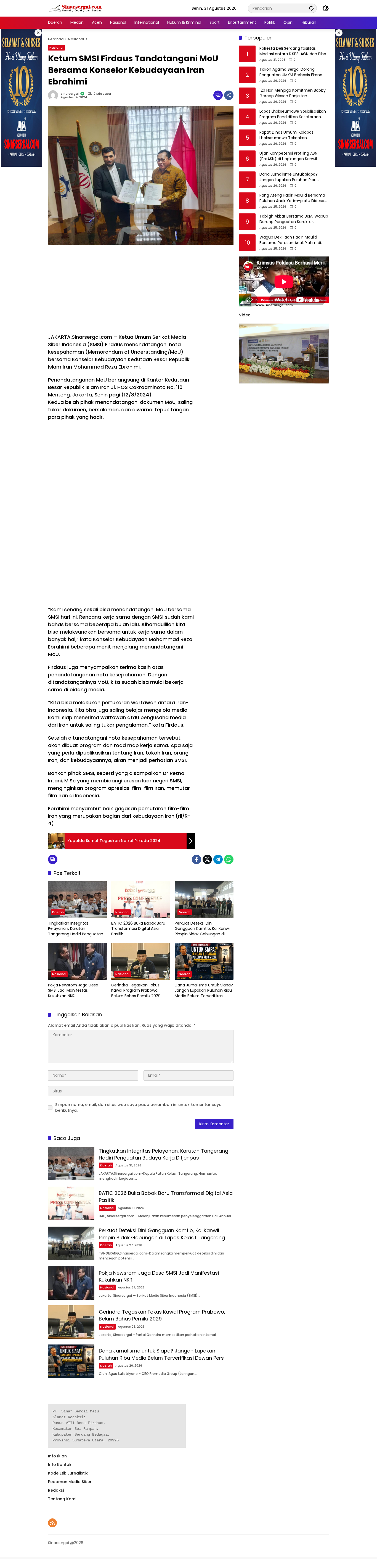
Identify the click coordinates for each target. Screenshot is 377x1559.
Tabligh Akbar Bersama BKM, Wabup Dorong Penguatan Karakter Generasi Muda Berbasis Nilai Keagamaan (293, 219)
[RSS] (52, 1522)
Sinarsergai (70, 93)
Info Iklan (57, 1456)
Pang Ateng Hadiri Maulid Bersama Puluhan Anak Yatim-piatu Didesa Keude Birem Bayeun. (292, 198)
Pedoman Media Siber (70, 1481)
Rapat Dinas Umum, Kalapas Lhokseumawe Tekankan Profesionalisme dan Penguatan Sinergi (290, 135)
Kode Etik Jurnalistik (68, 1473)
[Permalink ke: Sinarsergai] (54, 95)
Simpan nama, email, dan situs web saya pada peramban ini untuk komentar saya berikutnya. (138, 1107)
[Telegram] (218, 859)
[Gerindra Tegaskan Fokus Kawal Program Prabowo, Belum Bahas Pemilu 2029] (140, 961)
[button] (311, 8)
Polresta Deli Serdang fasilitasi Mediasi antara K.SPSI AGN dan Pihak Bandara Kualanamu (293, 51)
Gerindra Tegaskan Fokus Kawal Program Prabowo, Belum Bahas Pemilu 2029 (136, 991)
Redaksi (56, 1490)
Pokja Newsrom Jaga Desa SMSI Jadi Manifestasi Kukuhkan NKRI (73, 991)
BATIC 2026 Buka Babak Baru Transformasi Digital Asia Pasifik (138, 929)
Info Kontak (59, 1464)
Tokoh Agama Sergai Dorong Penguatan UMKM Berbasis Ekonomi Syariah (293, 72)
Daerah (58, 912)
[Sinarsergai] (75, 8)
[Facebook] (196, 859)
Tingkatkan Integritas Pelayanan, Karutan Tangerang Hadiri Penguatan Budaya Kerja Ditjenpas (75, 929)
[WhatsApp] (228, 859)
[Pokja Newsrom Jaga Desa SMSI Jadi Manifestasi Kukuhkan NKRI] (77, 961)
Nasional (56, 47)
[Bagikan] (228, 95)
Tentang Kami (62, 1499)
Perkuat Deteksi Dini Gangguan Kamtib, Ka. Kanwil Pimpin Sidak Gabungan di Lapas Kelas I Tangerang (202, 929)
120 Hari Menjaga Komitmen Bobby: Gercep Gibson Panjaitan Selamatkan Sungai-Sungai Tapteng (292, 93)
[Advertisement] (121, 289)
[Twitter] (207, 859)
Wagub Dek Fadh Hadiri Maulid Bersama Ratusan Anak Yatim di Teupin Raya (290, 240)
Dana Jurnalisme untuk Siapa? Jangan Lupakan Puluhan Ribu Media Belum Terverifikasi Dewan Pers (204, 991)
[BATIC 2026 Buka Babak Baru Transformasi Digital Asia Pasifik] (140, 899)
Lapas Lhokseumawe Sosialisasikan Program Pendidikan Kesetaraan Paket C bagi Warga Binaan (292, 114)
